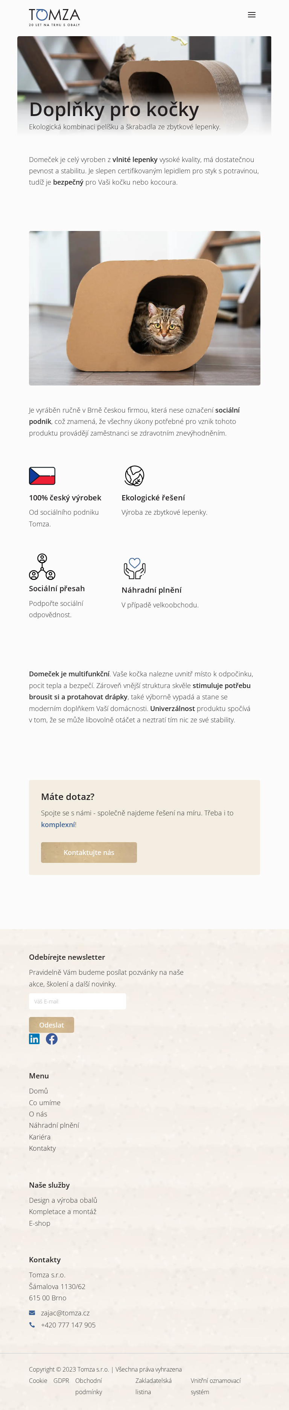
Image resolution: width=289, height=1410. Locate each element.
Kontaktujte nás (89, 852)
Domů (38, 1090)
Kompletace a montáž (62, 1211)
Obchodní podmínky (88, 1386)
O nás (38, 1113)
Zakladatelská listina (153, 1386)
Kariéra (40, 1136)
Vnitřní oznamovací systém (216, 1386)
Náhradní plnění (54, 1125)
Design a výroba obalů (63, 1200)
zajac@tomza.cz (65, 1312)
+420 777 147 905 (68, 1324)
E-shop (39, 1223)
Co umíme (45, 1102)
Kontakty (42, 1148)
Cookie (38, 1380)
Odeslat (51, 1024)
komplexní (58, 824)
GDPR (61, 1380)
